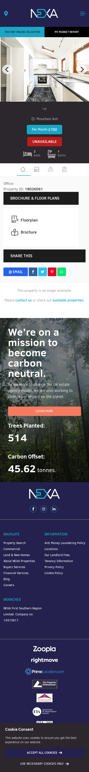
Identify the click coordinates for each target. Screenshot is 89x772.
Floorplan (29, 220)
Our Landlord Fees (57, 555)
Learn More (44, 411)
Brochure (29, 232)
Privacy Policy (54, 567)
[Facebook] (33, 509)
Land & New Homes (16, 555)
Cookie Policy (53, 573)
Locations (51, 549)
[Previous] (7, 69)
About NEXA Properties (19, 561)
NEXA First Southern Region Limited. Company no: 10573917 (22, 614)
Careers (8, 585)
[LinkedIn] (54, 509)
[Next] (81, 69)
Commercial (11, 549)
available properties (68, 300)
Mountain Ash (47, 118)
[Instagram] (43, 509)
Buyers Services (14, 567)
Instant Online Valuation (22, 32)
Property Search (14, 543)
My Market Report (67, 32)
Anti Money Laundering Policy (64, 543)
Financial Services (16, 573)
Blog (6, 579)
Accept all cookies (42, 753)
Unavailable (44, 141)
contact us (23, 300)
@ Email (16, 271)
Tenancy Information (58, 561)
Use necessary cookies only (42, 764)
